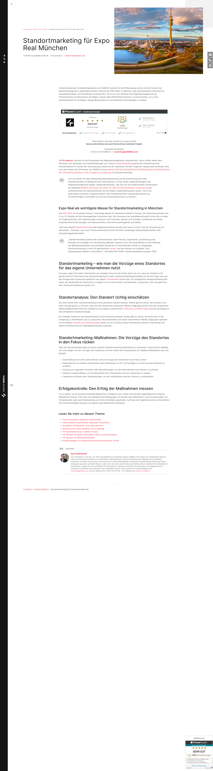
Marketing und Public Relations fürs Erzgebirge (83, 429)
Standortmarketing (123, 163)
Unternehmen (112, 279)
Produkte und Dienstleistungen (86, 323)
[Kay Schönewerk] (64, 458)
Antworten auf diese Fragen (136, 309)
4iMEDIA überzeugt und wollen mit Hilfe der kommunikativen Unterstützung (114, 188)
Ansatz (113, 248)
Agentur (28, 29)
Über (61, 449)
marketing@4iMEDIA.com (75, 56)
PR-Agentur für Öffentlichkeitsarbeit (79, 438)
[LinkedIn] (146, 471)
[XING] (138, 471)
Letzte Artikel (70, 449)
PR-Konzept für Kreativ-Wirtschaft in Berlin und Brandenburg (90, 435)
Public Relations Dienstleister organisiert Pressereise (86, 422)
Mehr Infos (160, 133)
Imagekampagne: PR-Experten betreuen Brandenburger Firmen (91, 441)
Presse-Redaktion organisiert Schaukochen (82, 420)
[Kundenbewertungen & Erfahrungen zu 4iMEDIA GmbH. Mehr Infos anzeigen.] (199, 752)
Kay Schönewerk (79, 454)
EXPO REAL (67, 213)
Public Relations (40, 29)
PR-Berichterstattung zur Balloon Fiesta (80, 432)
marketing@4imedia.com (80, 471)
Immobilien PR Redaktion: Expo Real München (83, 425)
